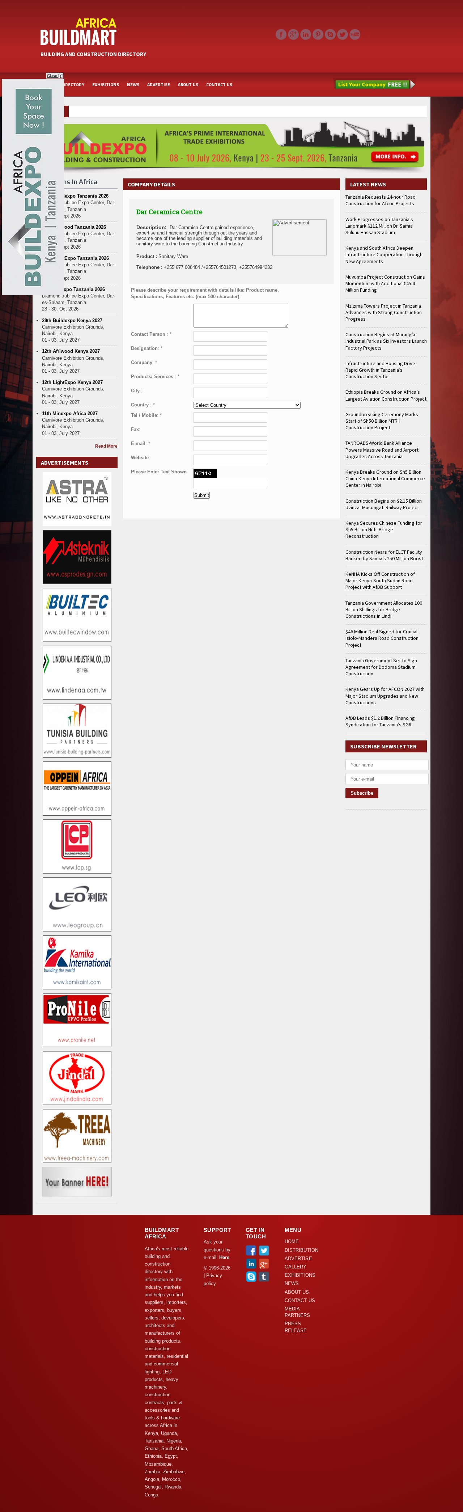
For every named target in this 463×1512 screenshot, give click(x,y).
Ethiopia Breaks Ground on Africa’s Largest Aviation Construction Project (385, 395)
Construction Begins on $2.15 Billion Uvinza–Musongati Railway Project (383, 504)
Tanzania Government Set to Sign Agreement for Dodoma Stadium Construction (381, 667)
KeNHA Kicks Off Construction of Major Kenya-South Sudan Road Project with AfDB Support (380, 580)
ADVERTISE (158, 84)
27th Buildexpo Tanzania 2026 (75, 196)
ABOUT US (188, 84)
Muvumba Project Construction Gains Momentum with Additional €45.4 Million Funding (385, 283)
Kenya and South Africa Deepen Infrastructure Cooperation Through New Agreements (383, 254)
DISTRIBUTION (302, 1250)
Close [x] (55, 75)
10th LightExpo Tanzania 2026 (75, 258)
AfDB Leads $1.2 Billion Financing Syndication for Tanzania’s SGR (380, 721)
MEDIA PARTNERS (297, 1312)
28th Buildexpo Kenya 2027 (72, 320)
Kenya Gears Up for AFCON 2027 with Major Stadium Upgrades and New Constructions (385, 695)
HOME (292, 1241)
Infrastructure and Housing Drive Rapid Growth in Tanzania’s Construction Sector (380, 370)
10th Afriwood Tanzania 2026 (74, 227)
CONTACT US (219, 84)
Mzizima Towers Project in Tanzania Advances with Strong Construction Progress (383, 312)
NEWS (133, 84)
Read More (106, 446)
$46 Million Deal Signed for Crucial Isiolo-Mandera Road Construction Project (382, 638)
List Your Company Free (374, 85)
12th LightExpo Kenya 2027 (72, 382)
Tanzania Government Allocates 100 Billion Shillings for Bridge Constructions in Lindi (383, 609)
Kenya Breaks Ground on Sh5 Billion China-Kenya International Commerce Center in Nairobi (385, 478)
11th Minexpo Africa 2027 (70, 413)
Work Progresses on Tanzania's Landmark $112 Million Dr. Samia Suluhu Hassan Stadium (379, 226)
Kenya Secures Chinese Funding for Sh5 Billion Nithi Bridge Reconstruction (383, 529)
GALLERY (296, 1267)
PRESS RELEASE (296, 1327)
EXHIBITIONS (105, 84)
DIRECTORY (72, 84)
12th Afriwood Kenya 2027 (71, 351)
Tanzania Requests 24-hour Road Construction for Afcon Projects (380, 200)
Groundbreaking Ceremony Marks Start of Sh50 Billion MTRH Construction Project (381, 421)
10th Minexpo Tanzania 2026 (73, 289)
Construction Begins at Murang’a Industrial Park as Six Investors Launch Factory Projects (386, 341)
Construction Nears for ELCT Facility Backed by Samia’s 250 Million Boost (384, 555)
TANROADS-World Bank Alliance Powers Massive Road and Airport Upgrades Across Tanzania (382, 449)
